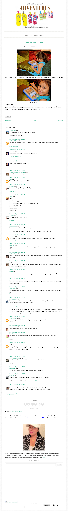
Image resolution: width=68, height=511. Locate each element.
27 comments (40, 46)
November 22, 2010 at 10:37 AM (17, 214)
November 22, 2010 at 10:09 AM (17, 195)
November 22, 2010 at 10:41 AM (17, 235)
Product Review (53, 33)
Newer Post (8, 120)
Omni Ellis (42, 418)
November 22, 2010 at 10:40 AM (17, 224)
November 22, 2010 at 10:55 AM (17, 243)
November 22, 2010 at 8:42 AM (17, 149)
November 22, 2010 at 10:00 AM (17, 184)
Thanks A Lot (39, 381)
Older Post (60, 120)
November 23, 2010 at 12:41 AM (17, 332)
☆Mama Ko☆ (12, 254)
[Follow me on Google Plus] (32, 404)
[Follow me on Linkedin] (39, 404)
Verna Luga (12, 288)
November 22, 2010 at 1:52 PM (17, 269)
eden (10, 386)
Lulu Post (11, 245)
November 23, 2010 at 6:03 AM (17, 356)
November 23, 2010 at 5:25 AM (17, 342)
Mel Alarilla (12, 299)
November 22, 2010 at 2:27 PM (17, 278)
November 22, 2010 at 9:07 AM (17, 160)
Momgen (11, 186)
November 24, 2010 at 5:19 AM (17, 393)
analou (11, 271)
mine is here (12, 191)
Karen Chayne (13, 318)
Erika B (11, 334)
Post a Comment (10, 394)
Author (20, 33)
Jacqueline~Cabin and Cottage (17, 172)
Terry (10, 196)
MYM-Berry (12, 240)
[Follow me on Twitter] (28, 404)
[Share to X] (9, 117)
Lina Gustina (12, 226)
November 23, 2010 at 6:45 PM (17, 367)
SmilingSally (12, 130)
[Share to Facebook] (10, 117)
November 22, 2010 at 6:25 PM (17, 287)
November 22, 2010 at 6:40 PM (17, 297)
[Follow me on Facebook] (25, 404)
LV (10, 262)
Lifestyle (26, 35)
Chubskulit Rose (13, 141)
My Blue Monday (13, 146)
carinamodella (13, 327)
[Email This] (5, 117)
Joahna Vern (12, 280)
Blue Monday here (14, 294)
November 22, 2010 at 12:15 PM (17, 252)
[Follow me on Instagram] (42, 404)
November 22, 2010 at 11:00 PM (17, 325)
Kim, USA (11, 236)
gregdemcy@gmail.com (16, 411)
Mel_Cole (11, 151)
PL (10, 344)
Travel (29, 33)
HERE (44, 457)
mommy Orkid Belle (14, 358)
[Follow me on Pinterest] (35, 404)
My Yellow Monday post (15, 167)
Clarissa (11, 375)
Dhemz (28, 46)
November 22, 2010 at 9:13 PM (17, 316)
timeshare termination (27, 418)
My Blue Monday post (15, 156)
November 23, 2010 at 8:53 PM (17, 374)
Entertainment (40, 33)
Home (11, 33)
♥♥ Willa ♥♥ (12, 368)
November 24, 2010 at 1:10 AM (17, 384)
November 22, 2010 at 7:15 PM (17, 306)
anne (10, 179)
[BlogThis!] (7, 117)
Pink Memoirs (13, 353)
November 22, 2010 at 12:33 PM (17, 261)
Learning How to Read (34, 43)
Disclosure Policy (39, 35)
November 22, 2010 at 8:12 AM (17, 139)
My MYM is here (13, 221)
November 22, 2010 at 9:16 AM (17, 170)
